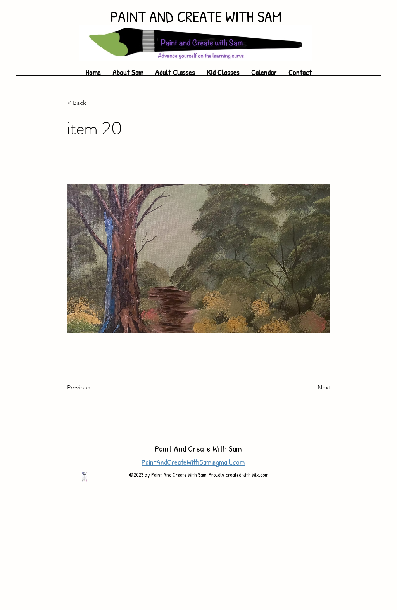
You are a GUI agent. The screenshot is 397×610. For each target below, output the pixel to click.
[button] (223, 74)
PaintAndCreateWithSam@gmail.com (193, 462)
